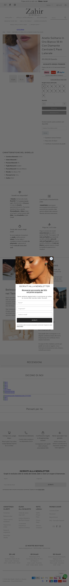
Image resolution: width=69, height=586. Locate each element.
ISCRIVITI (34, 320)
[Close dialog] (51, 258)
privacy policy (20, 326)
